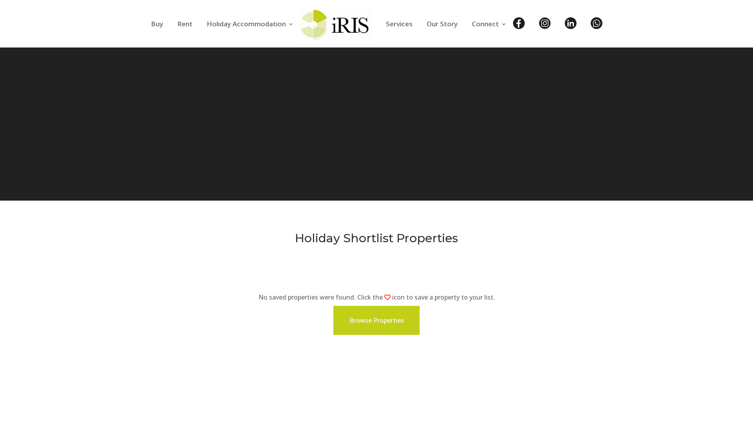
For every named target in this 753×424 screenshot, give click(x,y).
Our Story (442, 23)
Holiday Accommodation (246, 23)
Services (399, 23)
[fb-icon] (518, 29)
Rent (185, 23)
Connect (485, 23)
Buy (157, 23)
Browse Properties (376, 320)
